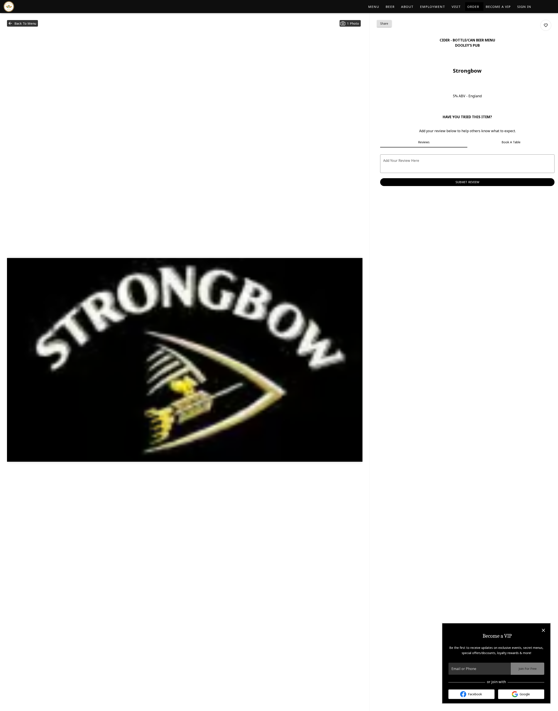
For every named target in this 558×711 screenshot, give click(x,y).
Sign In (524, 6)
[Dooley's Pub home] (23, 6)
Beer (390, 6)
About (407, 6)
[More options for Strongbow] (546, 25)
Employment (432, 6)
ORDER (474, 6)
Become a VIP (498, 6)
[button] (22, 23)
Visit (456, 6)
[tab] (423, 142)
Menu (373, 6)
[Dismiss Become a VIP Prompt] (543, 630)
